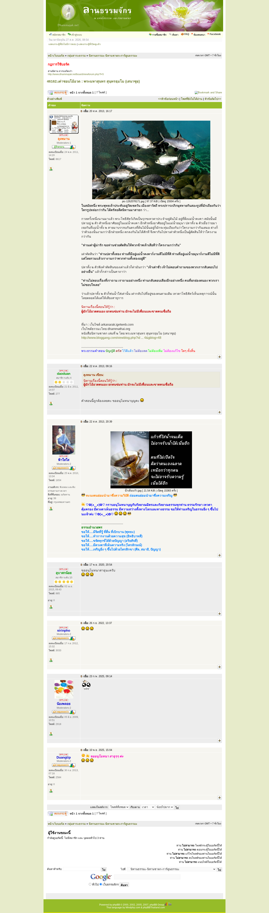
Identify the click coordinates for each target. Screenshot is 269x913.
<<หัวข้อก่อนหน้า (168, 98)
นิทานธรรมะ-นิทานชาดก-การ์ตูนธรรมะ (113, 55)
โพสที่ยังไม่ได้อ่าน (191, 98)
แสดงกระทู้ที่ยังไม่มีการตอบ (62, 44)
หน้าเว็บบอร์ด (56, 55)
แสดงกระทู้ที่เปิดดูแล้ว (89, 44)
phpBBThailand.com (154, 907)
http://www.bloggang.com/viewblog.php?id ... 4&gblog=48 (121, 337)
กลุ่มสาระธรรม (76, 55)
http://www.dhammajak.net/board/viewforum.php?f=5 (76, 74)
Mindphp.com (133, 907)
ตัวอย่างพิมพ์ (54, 98)
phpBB (116, 904)
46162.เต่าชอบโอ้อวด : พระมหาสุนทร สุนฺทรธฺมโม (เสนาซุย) (93, 81)
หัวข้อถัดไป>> (213, 98)
